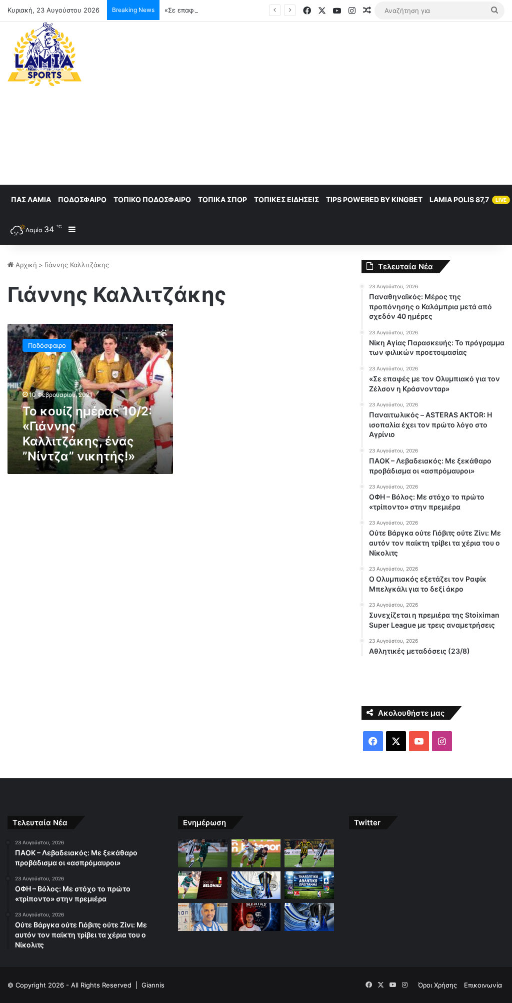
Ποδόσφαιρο (82, 199)
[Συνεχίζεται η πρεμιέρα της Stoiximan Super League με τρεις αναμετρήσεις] (256, 885)
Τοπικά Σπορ (222, 199)
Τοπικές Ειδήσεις (286, 199)
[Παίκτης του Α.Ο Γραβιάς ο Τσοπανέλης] (202, 917)
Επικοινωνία (483, 985)
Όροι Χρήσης (437, 985)
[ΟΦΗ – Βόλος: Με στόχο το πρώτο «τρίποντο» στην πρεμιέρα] (256, 853)
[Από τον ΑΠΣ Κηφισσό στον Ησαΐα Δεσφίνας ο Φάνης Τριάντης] (256, 917)
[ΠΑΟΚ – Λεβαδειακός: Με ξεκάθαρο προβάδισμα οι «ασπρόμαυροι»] (202, 853)
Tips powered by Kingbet (374, 199)
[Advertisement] (345, 102)
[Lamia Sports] (45, 54)
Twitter (367, 822)
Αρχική (25, 265)
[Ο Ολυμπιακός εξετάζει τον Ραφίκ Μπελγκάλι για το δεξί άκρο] (202, 885)
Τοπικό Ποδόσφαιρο (152, 199)
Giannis (153, 985)
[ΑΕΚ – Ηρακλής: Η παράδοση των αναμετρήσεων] (309, 917)
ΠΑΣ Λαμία (31, 199)
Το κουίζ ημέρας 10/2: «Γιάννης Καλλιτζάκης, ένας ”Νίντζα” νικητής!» (87, 433)
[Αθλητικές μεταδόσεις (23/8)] (309, 885)
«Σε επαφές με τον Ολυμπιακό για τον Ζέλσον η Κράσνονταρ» (261, 10)
